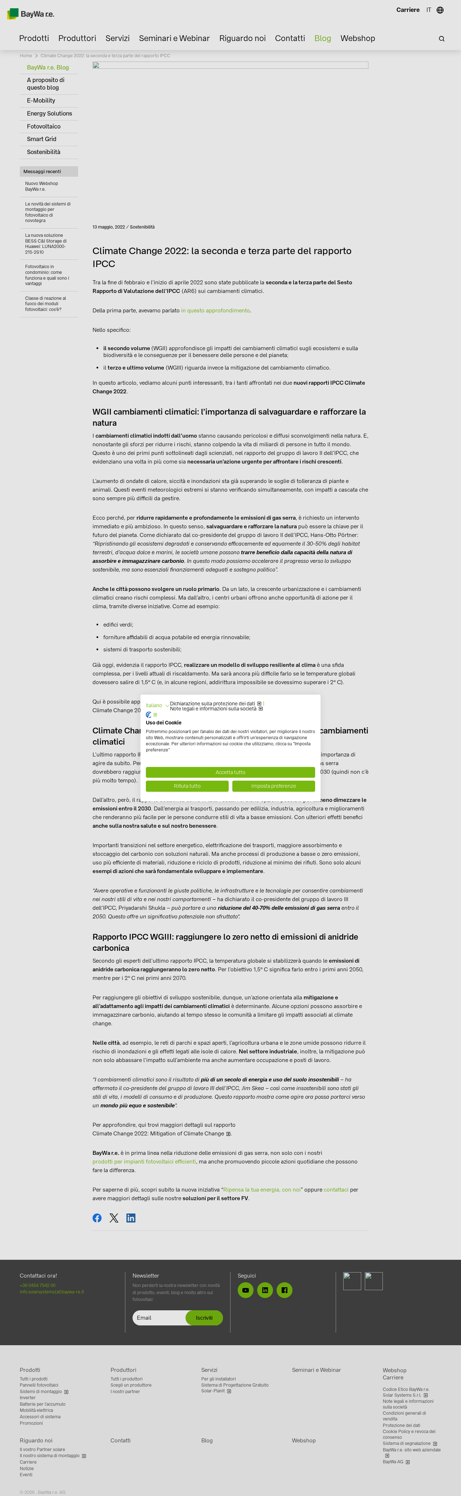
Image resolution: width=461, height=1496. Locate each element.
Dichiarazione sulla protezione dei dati (212, 703)
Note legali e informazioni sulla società (213, 708)
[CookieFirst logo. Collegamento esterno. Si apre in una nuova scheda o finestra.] (151, 714)
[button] (158, 705)
